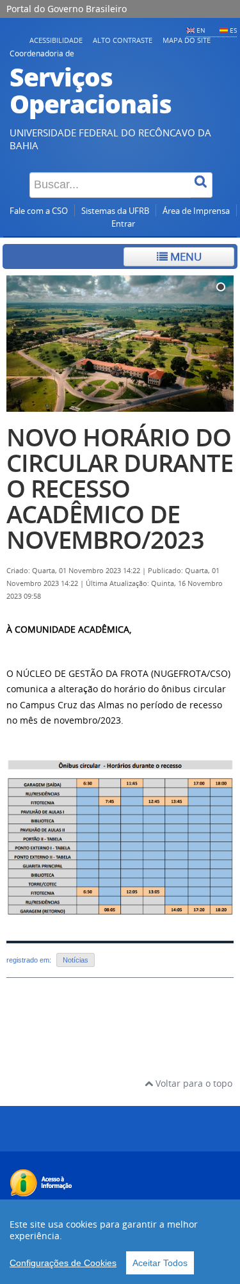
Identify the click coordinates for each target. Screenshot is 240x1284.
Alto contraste (122, 40)
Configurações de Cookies (63, 1263)
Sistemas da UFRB (115, 211)
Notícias (75, 960)
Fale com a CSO (39, 211)
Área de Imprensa (196, 211)
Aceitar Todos (160, 1263)
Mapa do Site (187, 40)
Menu (185, 256)
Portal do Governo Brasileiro (66, 9)
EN (200, 30)
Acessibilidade (56, 40)
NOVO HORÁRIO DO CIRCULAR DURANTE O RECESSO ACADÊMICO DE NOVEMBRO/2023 (119, 488)
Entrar (123, 223)
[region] (120, 1241)
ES (233, 30)
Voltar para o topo (192, 1083)
